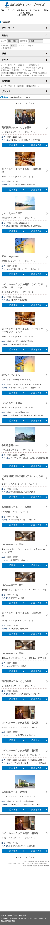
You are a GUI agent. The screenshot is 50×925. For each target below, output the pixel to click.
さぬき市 (29, 45)
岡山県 (37, 861)
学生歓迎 (15, 70)
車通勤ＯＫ (5, 70)
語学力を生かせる (24, 73)
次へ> (31, 103)
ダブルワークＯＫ (22, 75)
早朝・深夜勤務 (39, 73)
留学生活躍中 (37, 75)
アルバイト (31, 86)
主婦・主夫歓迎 (7, 75)
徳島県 (42, 861)
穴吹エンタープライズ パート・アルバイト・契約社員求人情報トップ (28, 863)
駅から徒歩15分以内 (34, 68)
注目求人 (11, 65)
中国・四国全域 (29, 861)
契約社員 (11, 86)
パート (41, 86)
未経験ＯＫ (21, 65)
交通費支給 (32, 65)
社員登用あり (6, 68)
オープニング (19, 68)
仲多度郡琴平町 (7, 48)
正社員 (20, 86)
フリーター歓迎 (7, 73)
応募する (13, 145)
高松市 (21, 45)
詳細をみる (36, 145)
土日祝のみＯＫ (27, 70)
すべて (13, 45)
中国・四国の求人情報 (29, 865)
